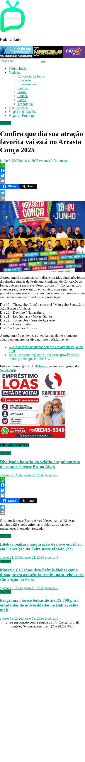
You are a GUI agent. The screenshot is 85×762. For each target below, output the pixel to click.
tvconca (45, 160)
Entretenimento (27, 84)
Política (22, 96)
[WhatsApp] (42, 165)
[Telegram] (42, 192)
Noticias (14, 72)
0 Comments (59, 160)
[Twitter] (42, 175)
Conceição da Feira (30, 76)
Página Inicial (18, 68)
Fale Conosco (18, 108)
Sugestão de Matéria (23, 112)
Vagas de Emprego (22, 115)
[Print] (42, 198)
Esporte (22, 88)
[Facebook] (42, 170)
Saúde (21, 100)
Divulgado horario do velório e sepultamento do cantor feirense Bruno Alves (40, 464)
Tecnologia (25, 104)
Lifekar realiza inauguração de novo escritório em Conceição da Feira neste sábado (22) (41, 546)
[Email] (42, 181)
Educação (24, 80)
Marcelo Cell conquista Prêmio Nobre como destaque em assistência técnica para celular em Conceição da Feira (42, 575)
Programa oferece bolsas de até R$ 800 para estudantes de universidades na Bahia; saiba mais (39, 605)
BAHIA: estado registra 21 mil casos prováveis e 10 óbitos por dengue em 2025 (44, 357)
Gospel (22, 92)
